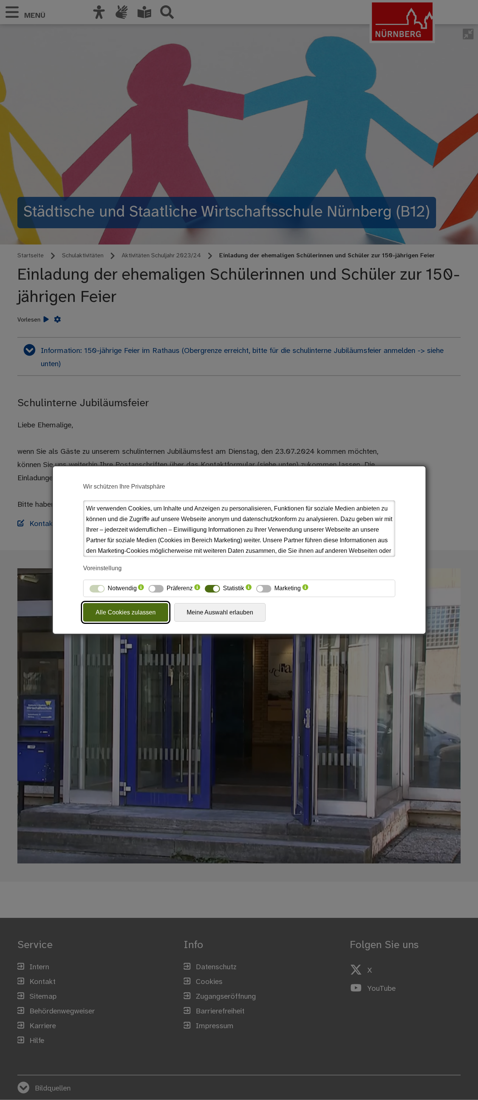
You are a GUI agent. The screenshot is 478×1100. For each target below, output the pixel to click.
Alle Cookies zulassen (126, 612)
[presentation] (141, 588)
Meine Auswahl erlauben (220, 612)
